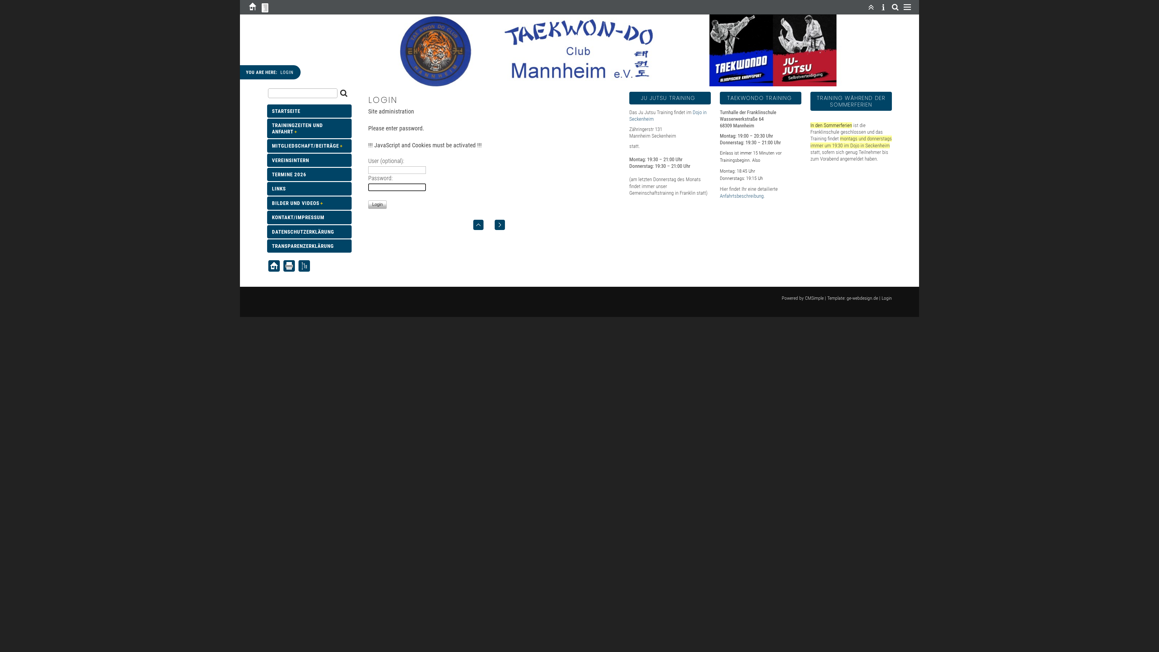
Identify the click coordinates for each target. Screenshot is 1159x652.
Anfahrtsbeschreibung (742, 196)
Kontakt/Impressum (298, 217)
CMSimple (814, 298)
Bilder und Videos (295, 203)
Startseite (286, 111)
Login (887, 298)
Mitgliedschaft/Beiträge (305, 146)
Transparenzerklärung (303, 246)
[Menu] (907, 7)
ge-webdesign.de (862, 298)
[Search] (895, 7)
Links (279, 189)
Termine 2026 (289, 174)
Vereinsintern (290, 160)
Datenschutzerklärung (303, 232)
